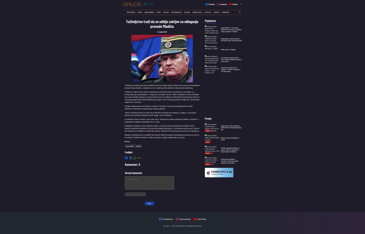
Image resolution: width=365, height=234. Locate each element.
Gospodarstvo (176, 12)
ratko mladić (129, 146)
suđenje (138, 146)
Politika (166, 12)
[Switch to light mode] (241, 4)
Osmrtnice (225, 12)
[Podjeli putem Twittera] (130, 158)
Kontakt (216, 12)
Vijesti (139, 12)
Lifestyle (207, 12)
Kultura (187, 12)
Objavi (149, 203)
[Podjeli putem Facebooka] (126, 158)
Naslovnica (131, 12)
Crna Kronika (149, 12)
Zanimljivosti (197, 12)
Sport (158, 12)
